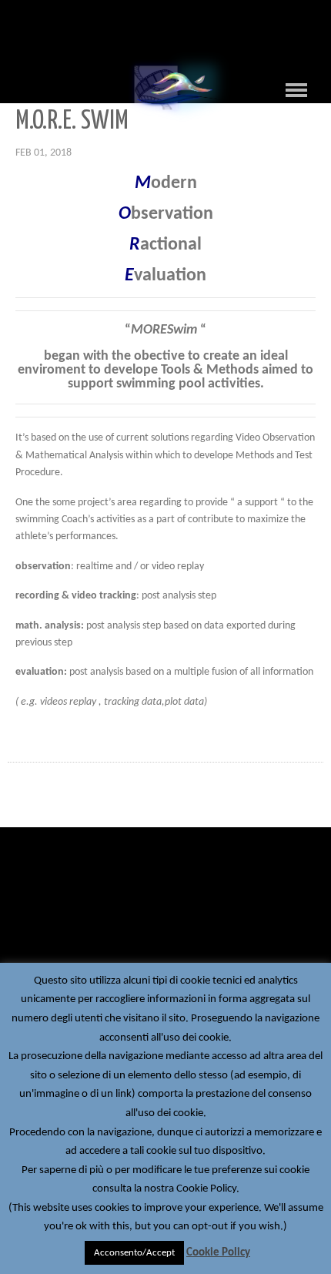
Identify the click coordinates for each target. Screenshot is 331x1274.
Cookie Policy (218, 1253)
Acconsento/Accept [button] (134, 1253)
